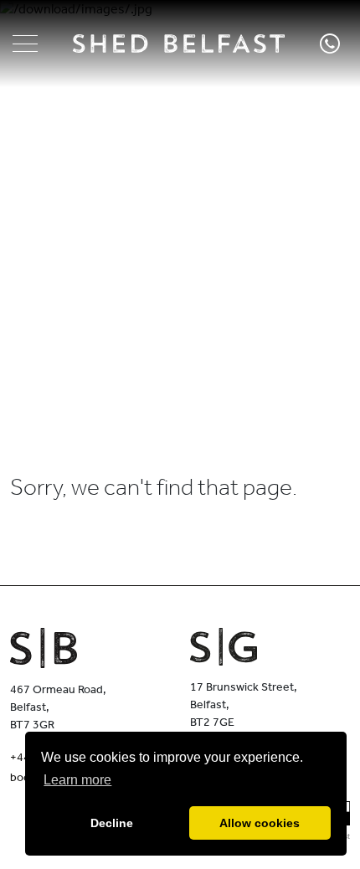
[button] (25, 43)
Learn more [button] (77, 780)
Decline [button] (111, 823)
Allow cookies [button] (259, 823)
